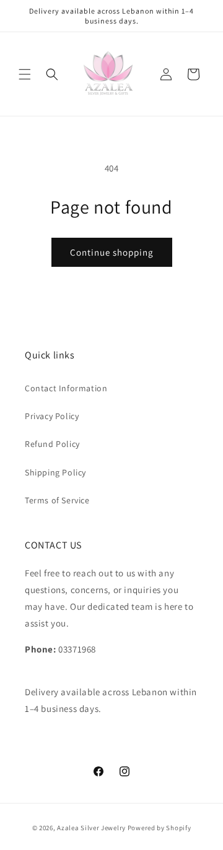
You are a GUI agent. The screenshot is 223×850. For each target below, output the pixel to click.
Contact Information (66, 388)
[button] (24, 74)
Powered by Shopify (159, 827)
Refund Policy (52, 443)
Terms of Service (57, 500)
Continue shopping (112, 252)
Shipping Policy (55, 472)
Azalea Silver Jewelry (91, 827)
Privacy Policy (52, 416)
